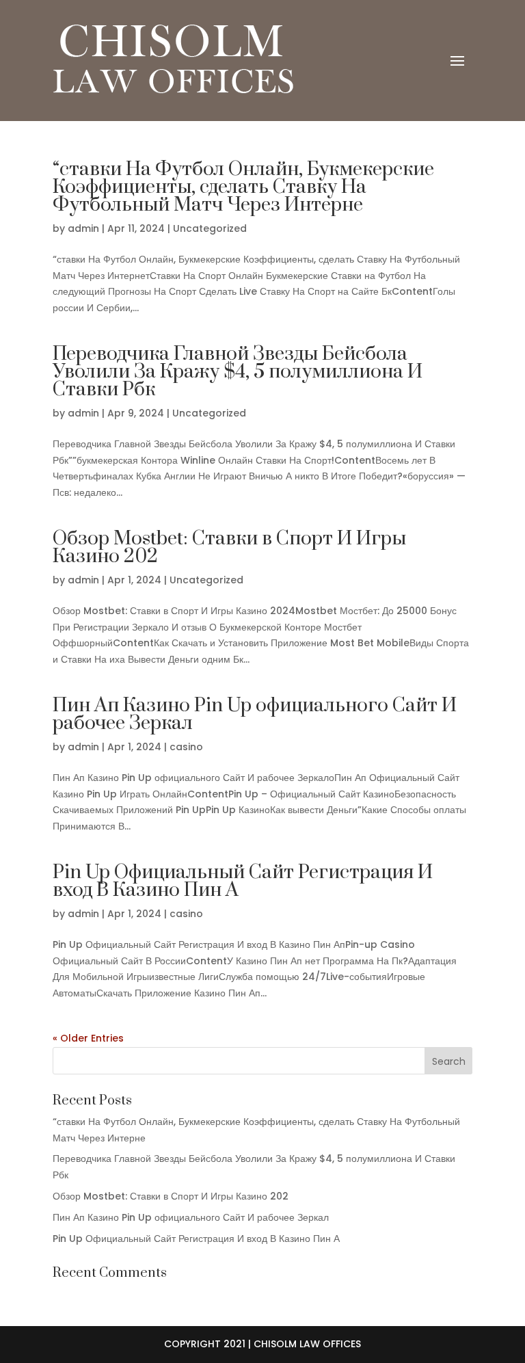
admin (83, 228)
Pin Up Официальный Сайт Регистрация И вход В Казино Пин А (243, 881)
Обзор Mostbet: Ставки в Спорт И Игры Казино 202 (229, 547)
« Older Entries (88, 1038)
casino (186, 747)
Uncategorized (210, 228)
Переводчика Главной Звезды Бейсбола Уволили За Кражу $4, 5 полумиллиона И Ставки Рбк (237, 371)
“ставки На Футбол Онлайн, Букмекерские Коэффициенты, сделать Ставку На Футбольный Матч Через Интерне (243, 187)
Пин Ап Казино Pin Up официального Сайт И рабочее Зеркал (255, 714)
